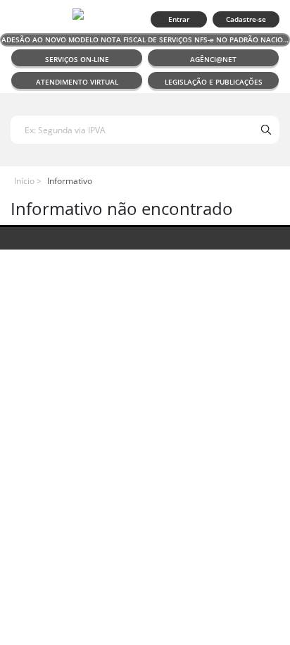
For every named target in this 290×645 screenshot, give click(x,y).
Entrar (178, 19)
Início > (28, 181)
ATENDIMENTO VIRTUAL (77, 82)
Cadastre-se (246, 19)
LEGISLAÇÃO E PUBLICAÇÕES (214, 82)
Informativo (69, 181)
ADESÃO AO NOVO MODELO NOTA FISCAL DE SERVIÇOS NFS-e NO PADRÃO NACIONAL (145, 39)
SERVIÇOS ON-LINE (77, 59)
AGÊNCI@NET (213, 59)
